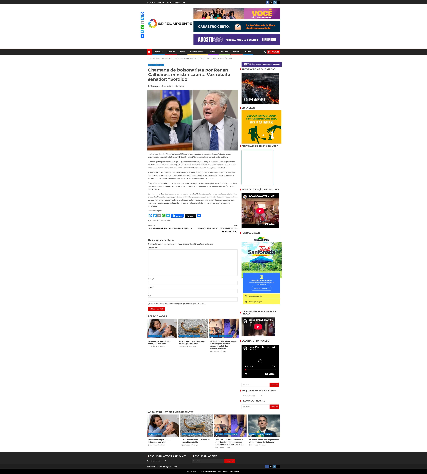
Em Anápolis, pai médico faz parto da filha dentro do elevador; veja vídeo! (218, 228)
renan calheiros (165, 220)
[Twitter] (142, 18)
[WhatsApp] (142, 27)
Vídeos (229, 336)
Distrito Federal (198, 52)
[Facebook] (142, 14)
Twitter (169, 2)
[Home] (149, 51)
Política (237, 52)
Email (184, 2)
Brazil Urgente (168, 31)
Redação (155, 86)
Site (149, 295)
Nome (151, 279)
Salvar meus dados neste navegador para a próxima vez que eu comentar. (178, 303)
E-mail (151, 287)
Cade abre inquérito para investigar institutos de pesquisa (170, 226)
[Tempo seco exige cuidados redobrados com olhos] (162, 328)
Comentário (153, 247)
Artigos (171, 52)
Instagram (177, 2)
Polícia (224, 52)
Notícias (159, 52)
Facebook (161, 2)
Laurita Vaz (155, 220)
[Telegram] (142, 31)
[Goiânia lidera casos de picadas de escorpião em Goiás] (193, 328)
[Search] (265, 52)
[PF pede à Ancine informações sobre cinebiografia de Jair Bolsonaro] (264, 426)
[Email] (142, 22)
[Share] (142, 36)
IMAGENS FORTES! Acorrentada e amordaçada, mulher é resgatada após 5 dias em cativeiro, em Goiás (229, 442)
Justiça (252, 434)
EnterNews (224, 471)
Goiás (182, 52)
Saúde (248, 52)
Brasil (213, 52)
